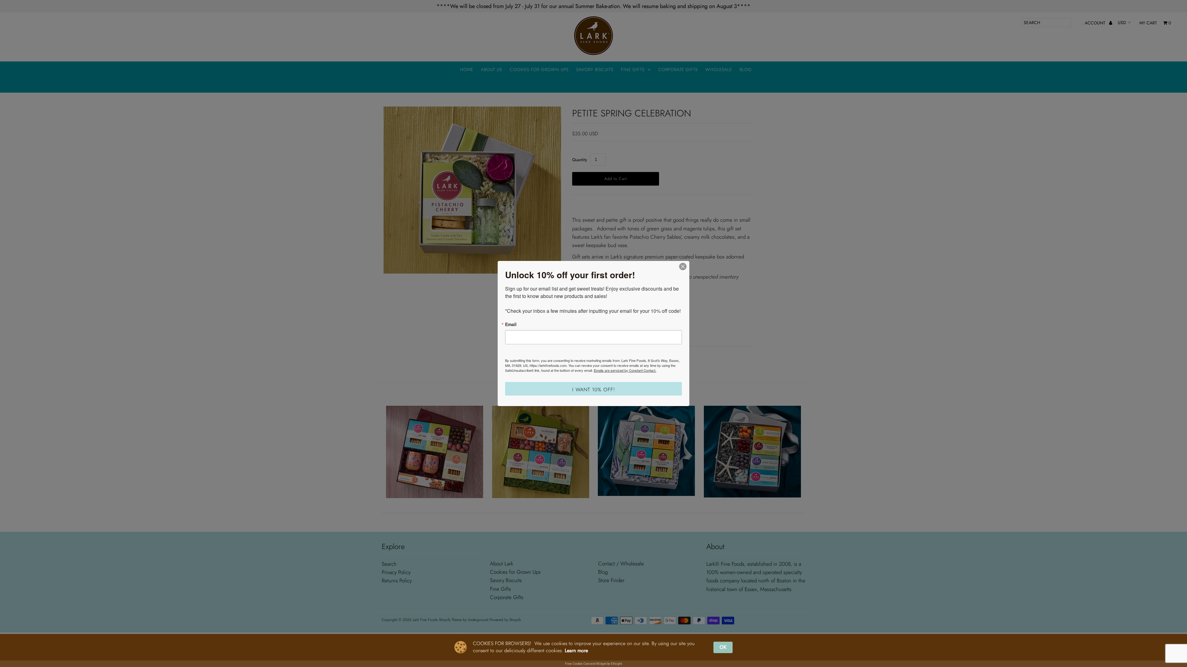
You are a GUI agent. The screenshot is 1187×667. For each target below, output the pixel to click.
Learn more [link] (576, 650)
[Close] (682, 266)
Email (511, 324)
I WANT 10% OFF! (593, 389)
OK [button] (723, 647)
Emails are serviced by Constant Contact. (625, 370)
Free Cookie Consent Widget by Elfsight (593, 663)
